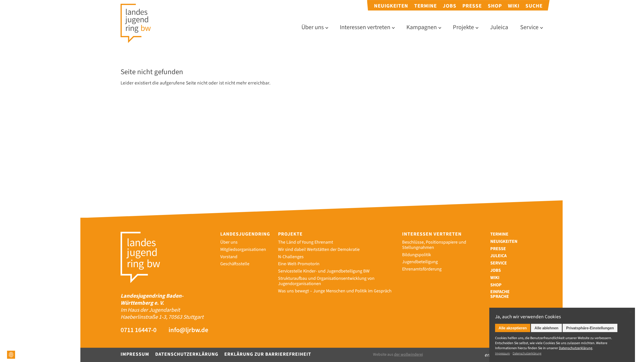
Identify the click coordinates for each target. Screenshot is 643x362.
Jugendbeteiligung (420, 262)
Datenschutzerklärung (186, 354)
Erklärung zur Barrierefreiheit (267, 354)
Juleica (499, 27)
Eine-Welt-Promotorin (298, 264)
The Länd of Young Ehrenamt (305, 242)
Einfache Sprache (500, 294)
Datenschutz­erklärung (575, 348)
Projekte (463, 27)
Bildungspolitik (416, 255)
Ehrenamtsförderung (422, 269)
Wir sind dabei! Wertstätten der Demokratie (319, 249)
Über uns (312, 27)
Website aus (398, 354)
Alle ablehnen (546, 328)
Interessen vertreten (365, 27)
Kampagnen (421, 27)
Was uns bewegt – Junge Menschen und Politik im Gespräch (335, 291)
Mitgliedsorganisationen (243, 249)
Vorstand (228, 257)
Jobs (449, 6)
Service (529, 27)
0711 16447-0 (138, 330)
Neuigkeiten (391, 6)
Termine (425, 6)
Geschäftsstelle (234, 264)
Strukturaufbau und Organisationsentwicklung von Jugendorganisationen (326, 281)
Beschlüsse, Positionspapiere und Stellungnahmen (434, 245)
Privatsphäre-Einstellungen (590, 328)
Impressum (135, 354)
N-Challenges (291, 257)
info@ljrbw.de (188, 330)
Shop (495, 6)
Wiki (513, 6)
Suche (534, 6)
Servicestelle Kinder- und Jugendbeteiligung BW (323, 271)
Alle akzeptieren (513, 328)
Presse (472, 6)
